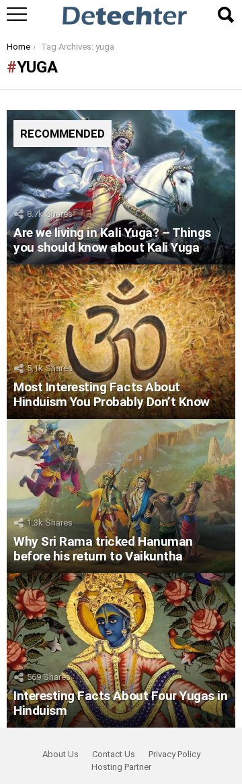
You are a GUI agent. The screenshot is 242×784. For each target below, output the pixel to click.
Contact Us (113, 754)
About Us (60, 754)
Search (225, 15)
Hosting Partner (121, 767)
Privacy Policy (174, 754)
